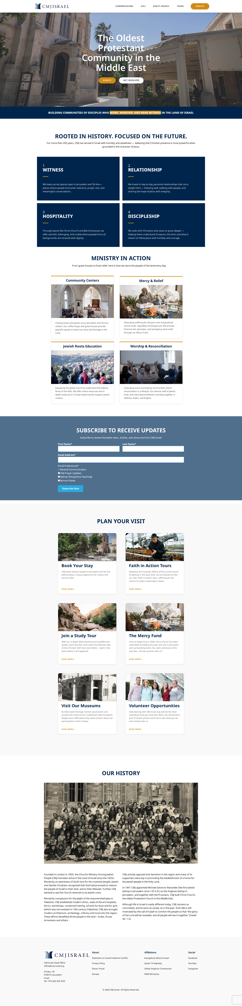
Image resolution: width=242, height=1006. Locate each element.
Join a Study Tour (78, 635)
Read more (68, 589)
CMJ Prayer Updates (70, 473)
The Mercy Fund (145, 635)
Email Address (66, 455)
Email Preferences (67, 465)
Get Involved (131, 80)
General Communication (73, 469)
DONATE (200, 6)
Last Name (128, 444)
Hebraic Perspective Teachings (76, 476)
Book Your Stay (77, 565)
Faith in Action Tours (150, 565)
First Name (64, 444)
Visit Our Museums (81, 705)
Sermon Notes (67, 480)
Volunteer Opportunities (154, 705)
